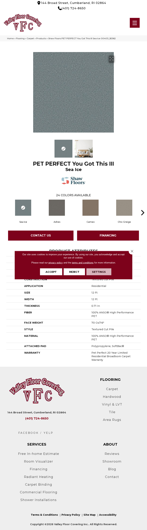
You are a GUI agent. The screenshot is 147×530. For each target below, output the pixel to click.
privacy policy (55, 262)
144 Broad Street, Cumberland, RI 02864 (73, 3)
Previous (30, 147)
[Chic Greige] (124, 208)
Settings (99, 271)
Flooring (20, 38)
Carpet (30, 38)
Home (10, 38)
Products (41, 38)
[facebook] (28, 433)
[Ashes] (57, 208)
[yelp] (48, 433)
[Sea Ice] (23, 208)
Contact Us (41, 235)
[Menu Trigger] (135, 23)
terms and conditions (83, 262)
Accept (51, 271)
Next (116, 147)
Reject (74, 271)
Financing (108, 235)
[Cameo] (90, 208)
